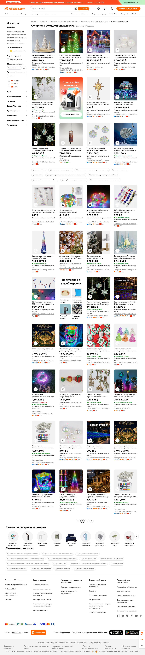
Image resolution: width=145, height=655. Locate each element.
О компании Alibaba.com (14, 580)
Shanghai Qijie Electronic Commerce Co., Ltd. (71, 360)
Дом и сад (43, 21)
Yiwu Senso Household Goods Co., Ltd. (98, 315)
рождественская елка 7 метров (112, 559)
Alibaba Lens (16, 632)
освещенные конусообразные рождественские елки (27, 559)
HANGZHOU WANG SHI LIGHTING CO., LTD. (71, 70)
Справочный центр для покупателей (97, 586)
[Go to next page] (91, 521)
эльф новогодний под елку (18, 569)
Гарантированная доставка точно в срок (42, 594)
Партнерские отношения (126, 606)
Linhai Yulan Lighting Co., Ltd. (42, 413)
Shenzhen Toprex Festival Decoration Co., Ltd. (125, 314)
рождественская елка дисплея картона (63, 559)
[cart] (105, 9)
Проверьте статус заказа (126, 596)
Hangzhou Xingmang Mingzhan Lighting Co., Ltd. (125, 162)
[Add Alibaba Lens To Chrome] (38, 632)
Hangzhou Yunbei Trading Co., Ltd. (125, 270)
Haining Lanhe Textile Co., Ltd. (124, 67)
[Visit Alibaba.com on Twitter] (127, 615)
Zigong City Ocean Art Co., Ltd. (43, 360)
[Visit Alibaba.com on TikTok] (141, 615)
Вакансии (8, 599)
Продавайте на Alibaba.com (127, 587)
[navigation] (17, 271)
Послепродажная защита (42, 599)
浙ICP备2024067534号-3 (130, 652)
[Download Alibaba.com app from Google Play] (132, 632)
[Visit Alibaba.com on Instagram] (131, 615)
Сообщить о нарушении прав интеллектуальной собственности (99, 606)
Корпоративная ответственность (11, 594)
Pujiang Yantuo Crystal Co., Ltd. (43, 222)
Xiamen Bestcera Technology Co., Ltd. (43, 67)
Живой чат (92, 591)
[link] (142, 633)
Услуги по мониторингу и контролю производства (42, 605)
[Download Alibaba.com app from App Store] (116, 632)
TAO (90, 643)
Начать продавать (123, 591)
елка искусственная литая (42, 569)
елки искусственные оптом (85, 569)
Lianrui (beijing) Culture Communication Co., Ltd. (43, 162)
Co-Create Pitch (10, 589)
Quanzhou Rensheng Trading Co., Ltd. (98, 362)
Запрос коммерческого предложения (69, 592)
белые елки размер (89, 559)
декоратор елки (61, 564)
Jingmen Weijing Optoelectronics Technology (71, 406)
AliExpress (40, 643)
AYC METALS (64, 160)
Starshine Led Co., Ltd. (95, 67)
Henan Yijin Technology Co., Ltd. (98, 222)
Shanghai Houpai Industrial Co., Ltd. (98, 114)
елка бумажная (118, 564)
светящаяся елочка (63, 569)
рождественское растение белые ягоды (106, 180)
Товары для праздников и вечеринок (64, 21)
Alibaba (33, 21)
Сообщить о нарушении (97, 612)
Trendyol (97, 643)
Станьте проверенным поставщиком (125, 601)
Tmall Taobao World (61, 643)
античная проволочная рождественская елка (93, 170)
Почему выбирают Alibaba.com (16, 584)
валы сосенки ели (120, 170)
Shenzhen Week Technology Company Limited (43, 314)
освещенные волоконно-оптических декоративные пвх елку (29, 564)
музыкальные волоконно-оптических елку (58, 554)
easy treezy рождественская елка (75, 180)
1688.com (49, 643)
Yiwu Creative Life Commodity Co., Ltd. (43, 116)
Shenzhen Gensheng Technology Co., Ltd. (43, 270)
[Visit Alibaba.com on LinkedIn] (122, 615)
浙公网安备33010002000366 (109, 652)
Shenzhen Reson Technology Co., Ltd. (125, 114)
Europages (105, 643)
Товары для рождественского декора (94, 21)
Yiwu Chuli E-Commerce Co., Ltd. (125, 362)
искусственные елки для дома (62, 170)
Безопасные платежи (40, 584)
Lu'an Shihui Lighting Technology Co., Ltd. (71, 222)
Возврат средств (95, 599)
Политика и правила (40, 610)
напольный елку (40, 170)
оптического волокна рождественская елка (24, 554)
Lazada (72, 643)
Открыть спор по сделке (98, 595)
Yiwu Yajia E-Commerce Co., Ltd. (98, 270)
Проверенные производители (72, 587)
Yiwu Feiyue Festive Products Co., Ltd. (98, 160)
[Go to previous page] (78, 521)
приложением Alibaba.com (96, 632)
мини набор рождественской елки (46, 180)
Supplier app (65, 632)
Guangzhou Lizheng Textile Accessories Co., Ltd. (125, 224)
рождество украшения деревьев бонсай (105, 175)
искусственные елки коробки (88, 554)
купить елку (38, 175)
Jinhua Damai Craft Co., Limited (70, 268)
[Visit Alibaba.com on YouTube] (136, 615)
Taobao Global (82, 643)
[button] (75, 8)
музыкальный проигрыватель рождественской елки (89, 564)
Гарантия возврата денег (42, 589)
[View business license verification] (93, 651)
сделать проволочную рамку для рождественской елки (67, 175)
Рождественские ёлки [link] (119, 21)
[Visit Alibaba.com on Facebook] (118, 615)
